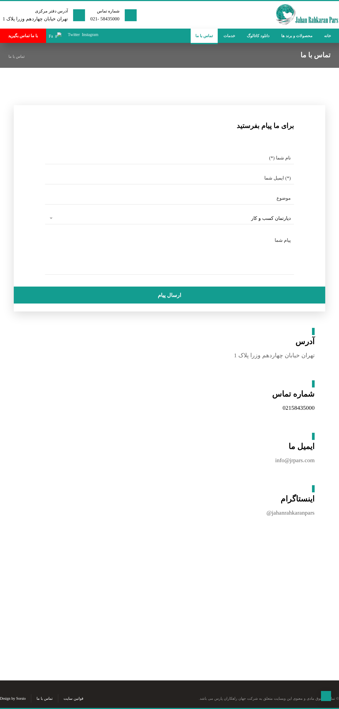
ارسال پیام (169, 295)
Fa (51, 36)
